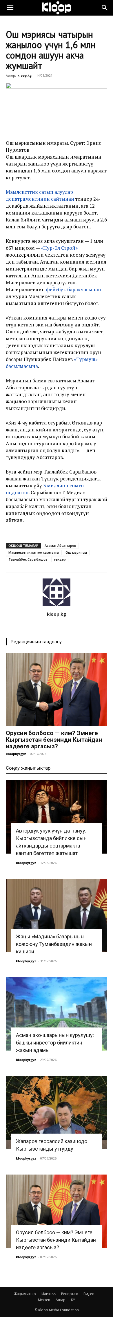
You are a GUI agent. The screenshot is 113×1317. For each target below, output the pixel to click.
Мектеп (44, 1299)
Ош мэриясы (76, 552)
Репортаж (69, 1293)
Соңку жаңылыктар (28, 768)
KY (73, 1299)
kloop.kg (24, 75)
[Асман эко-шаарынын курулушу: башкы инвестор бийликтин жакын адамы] (56, 1014)
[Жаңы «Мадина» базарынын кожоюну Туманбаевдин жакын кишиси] (56, 915)
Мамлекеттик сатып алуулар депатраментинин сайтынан (40, 195)
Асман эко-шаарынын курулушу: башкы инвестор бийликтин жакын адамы (55, 1042)
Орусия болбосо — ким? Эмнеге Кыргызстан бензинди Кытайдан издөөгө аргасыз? (54, 740)
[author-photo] (56, 606)
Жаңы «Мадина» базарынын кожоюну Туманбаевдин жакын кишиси (54, 944)
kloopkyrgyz (16, 754)
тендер (60, 559)
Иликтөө (48, 1293)
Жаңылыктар (25, 1293)
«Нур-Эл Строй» (59, 248)
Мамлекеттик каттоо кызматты (33, 552)
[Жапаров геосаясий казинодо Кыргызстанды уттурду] (56, 1112)
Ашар (60, 1299)
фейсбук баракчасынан (73, 289)
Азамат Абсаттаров (60, 545)
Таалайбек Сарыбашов (28, 559)
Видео (88, 1293)
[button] (10, 8)
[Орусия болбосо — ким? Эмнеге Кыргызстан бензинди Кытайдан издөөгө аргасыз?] (56, 689)
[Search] (105, 8)
